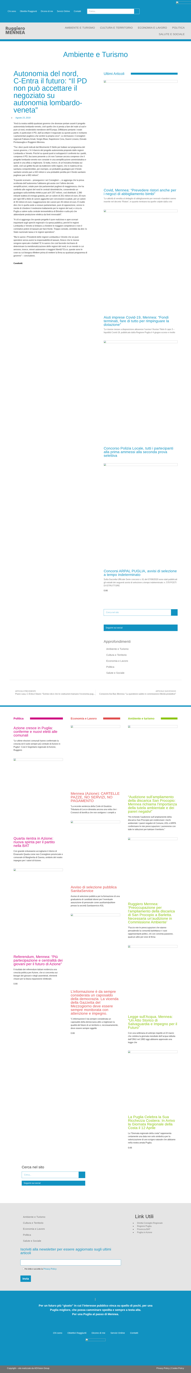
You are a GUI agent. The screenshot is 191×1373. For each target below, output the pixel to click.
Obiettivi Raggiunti (28, 11)
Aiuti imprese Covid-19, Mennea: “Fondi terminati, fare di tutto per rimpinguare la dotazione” (136, 321)
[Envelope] (164, 11)
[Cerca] (136, 11)
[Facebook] (144, 11)
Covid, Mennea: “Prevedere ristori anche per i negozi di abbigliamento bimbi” (140, 192)
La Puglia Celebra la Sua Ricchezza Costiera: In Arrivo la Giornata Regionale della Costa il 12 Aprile (151, 1122)
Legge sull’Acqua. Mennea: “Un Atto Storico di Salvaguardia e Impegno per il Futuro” (152, 1022)
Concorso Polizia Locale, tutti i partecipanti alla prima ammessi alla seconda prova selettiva (138, 452)
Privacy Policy (50, 1269)
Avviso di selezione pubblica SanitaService (94, 889)
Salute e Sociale (172, 34)
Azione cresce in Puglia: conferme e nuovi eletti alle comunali (35, 731)
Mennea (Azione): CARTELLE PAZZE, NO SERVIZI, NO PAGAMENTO (95, 797)
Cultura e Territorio (116, 27)
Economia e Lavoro (152, 27)
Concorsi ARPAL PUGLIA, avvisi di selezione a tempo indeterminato (140, 573)
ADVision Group (41, 1368)
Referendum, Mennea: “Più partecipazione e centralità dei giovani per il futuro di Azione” (38, 960)
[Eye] (170, 11)
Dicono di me (47, 11)
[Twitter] (151, 11)
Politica (178, 27)
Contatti (77, 11)
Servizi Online (63, 11)
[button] (14, 266)
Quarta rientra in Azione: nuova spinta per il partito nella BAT (34, 842)
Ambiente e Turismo (80, 27)
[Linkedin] (157, 11)
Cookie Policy (177, 1368)
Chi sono (12, 11)
